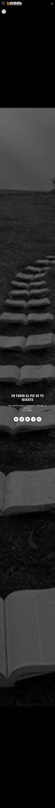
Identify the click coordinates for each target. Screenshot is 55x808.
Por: (10, 406)
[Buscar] (52, 4)
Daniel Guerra (18, 406)
